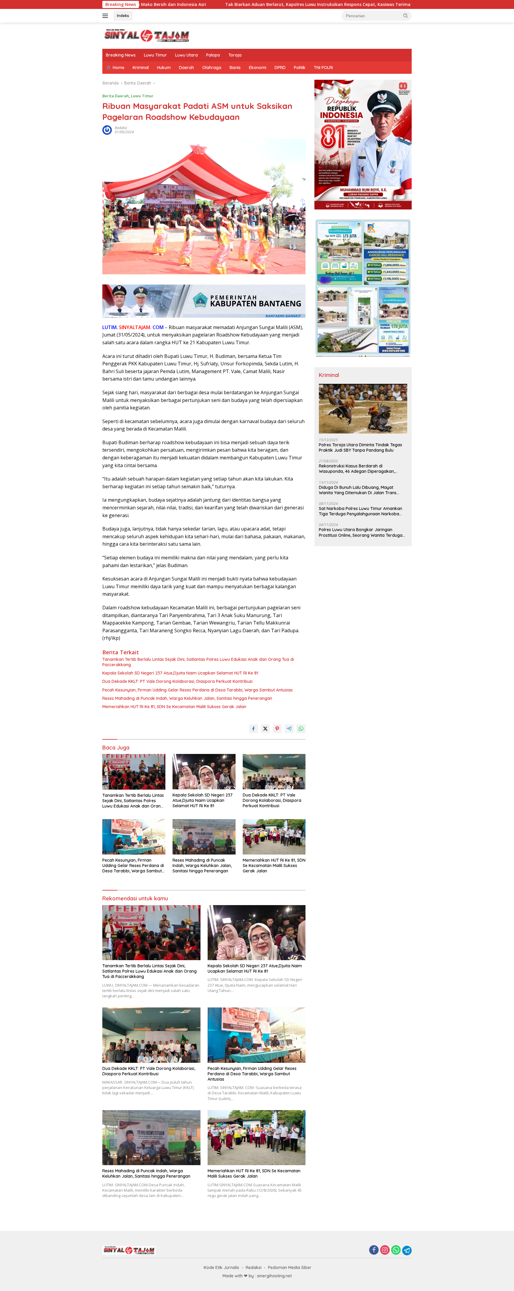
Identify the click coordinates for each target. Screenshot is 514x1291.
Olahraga (211, 67)
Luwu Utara (186, 55)
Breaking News (121, 55)
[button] (406, 15)
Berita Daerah (115, 95)
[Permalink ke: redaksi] (107, 129)
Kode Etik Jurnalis (221, 1267)
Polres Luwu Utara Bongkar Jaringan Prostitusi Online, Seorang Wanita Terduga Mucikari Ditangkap (360, 532)
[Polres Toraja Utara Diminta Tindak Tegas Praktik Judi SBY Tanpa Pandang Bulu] (363, 409)
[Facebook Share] (253, 728)
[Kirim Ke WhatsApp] (301, 728)
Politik (299, 67)
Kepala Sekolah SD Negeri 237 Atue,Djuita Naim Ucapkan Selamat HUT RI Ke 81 (180, 673)
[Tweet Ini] (265, 728)
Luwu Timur (155, 55)
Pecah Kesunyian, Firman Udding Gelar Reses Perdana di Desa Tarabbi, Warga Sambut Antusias (197, 690)
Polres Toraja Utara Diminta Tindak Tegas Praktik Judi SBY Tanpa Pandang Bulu (360, 447)
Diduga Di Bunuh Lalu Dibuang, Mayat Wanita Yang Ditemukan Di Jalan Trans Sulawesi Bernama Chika (358, 490)
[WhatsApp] (396, 1250)
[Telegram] (407, 1250)
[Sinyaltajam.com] (147, 35)
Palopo (213, 55)
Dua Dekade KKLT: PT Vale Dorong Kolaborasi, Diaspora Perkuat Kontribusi (177, 681)
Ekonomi (257, 67)
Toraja (235, 55)
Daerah (186, 67)
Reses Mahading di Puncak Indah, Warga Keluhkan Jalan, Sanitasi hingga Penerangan (187, 698)
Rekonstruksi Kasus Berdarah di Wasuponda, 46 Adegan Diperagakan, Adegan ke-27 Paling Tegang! (357, 468)
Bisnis (235, 67)
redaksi (121, 127)
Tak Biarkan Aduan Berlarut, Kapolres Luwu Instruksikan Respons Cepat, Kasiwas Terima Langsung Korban (249, 4)
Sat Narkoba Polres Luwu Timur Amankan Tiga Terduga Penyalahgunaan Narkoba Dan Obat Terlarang (360, 511)
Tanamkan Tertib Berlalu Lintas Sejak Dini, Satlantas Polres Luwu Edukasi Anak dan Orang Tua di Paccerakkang (198, 662)
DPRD (280, 67)
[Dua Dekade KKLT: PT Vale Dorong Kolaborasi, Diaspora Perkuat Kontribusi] (274, 771)
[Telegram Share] (289, 728)
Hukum (164, 67)
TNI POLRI (323, 67)
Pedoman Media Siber (289, 1267)
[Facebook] (374, 1250)
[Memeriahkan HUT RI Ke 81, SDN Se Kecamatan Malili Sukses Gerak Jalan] (274, 837)
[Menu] (106, 16)
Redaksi (253, 1267)
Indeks (123, 15)
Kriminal (141, 67)
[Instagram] (385, 1250)
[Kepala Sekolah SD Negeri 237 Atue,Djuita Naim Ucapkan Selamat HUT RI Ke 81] (204, 771)
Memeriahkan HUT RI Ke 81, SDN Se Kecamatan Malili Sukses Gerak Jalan (174, 706)
